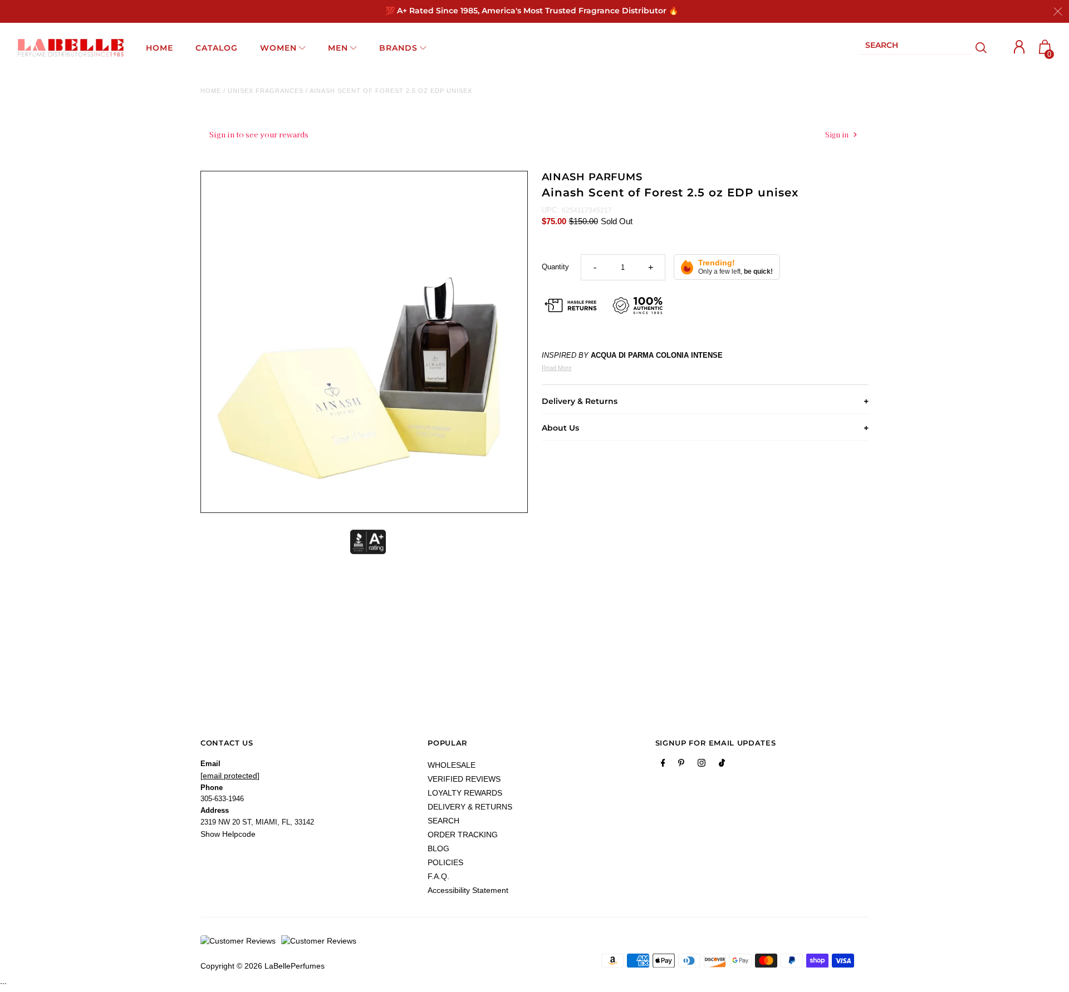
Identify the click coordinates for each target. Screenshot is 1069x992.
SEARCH (443, 820)
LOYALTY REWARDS (465, 792)
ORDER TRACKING (463, 834)
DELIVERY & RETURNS (470, 806)
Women (278, 48)
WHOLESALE (451, 765)
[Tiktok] (722, 765)
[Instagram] (701, 765)
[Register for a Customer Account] (1019, 47)
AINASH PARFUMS (592, 177)
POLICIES (445, 862)
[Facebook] (663, 765)
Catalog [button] (216, 48)
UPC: (550, 210)
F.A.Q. (438, 876)
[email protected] (229, 775)
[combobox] (915, 48)
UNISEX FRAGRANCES (265, 90)
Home (210, 90)
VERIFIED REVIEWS (464, 778)
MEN (338, 48)
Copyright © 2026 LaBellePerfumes (262, 965)
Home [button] (159, 48)
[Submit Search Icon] (981, 47)
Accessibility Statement (468, 890)
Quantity (555, 267)
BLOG (438, 848)
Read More (557, 367)
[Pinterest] (681, 765)
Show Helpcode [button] (228, 834)
